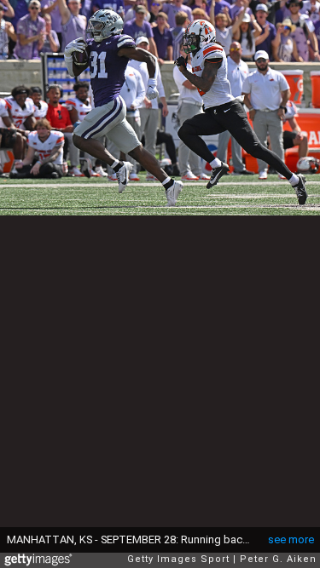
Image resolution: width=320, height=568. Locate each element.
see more (291, 539)
